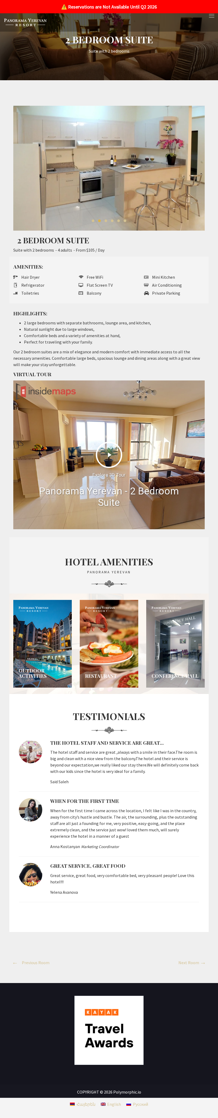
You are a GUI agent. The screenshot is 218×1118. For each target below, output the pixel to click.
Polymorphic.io (127, 1092)
